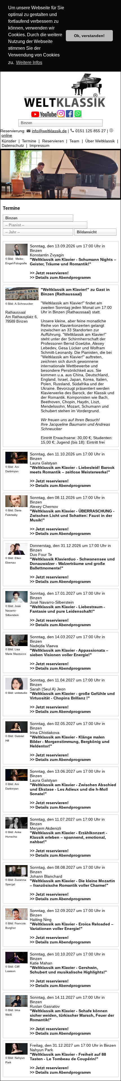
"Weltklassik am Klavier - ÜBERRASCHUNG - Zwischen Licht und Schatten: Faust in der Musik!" (72, 515)
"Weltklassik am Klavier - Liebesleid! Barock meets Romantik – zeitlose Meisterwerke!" (72, 469)
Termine (29, 141)
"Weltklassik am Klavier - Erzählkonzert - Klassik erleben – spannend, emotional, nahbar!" (68, 837)
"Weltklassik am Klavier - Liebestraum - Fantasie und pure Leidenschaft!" (67, 609)
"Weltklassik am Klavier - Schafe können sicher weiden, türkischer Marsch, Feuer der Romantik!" (72, 1015)
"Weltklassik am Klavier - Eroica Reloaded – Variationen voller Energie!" (71, 926)
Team (74, 141)
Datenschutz (13, 145)
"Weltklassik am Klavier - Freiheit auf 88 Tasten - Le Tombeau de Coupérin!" (68, 1056)
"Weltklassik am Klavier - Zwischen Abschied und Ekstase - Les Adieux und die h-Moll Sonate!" (73, 789)
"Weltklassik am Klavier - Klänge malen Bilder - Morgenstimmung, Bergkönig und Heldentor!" (69, 741)
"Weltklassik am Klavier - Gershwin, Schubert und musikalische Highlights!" (68, 969)
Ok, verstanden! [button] (89, 35)
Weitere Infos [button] (29, 62)
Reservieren (53, 141)
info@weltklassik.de (49, 131)
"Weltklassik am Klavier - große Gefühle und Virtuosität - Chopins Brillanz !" (72, 695)
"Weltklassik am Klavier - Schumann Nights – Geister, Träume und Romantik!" (73, 261)
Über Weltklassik (100, 141)
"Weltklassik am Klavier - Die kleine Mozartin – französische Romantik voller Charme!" (72, 883)
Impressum (40, 145)
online (6, 135)
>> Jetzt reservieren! (49, 273)
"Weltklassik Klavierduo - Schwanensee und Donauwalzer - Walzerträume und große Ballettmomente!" (72, 563)
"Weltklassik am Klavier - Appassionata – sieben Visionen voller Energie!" (69, 652)
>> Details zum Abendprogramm (60, 277)
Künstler (9, 141)
